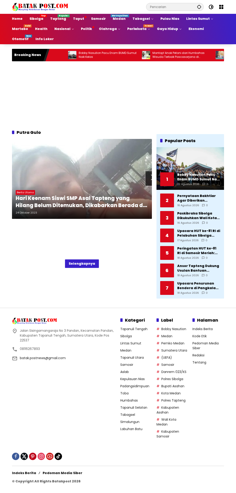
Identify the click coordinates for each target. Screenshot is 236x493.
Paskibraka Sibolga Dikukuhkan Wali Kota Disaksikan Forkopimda (198, 215)
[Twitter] (24, 456)
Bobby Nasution (173, 329)
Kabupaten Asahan (167, 410)
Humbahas (129, 400)
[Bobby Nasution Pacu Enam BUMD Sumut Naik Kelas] (61, 55)
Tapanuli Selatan (133, 407)
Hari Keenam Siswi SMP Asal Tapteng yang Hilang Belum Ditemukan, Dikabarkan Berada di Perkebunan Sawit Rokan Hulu (80, 202)
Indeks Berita (202, 329)
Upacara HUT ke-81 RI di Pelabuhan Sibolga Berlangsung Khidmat (198, 233)
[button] (199, 7)
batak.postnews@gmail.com (43, 358)
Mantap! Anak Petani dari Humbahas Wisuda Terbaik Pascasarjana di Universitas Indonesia (168, 55)
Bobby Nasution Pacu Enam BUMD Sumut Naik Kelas (97, 55)
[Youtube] (49, 456)
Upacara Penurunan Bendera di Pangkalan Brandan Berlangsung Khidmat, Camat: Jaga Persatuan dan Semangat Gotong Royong (197, 285)
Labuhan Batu (131, 429)
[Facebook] (15, 456)
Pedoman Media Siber (62, 473)
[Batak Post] (41, 6)
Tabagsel (127, 414)
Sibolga (126, 336)
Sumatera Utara (174, 350)
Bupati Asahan (172, 386)
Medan (125, 350)
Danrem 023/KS (173, 372)
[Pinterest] (32, 456)
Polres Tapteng (173, 400)
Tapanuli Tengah (134, 329)
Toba (124, 393)
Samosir (126, 364)
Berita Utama (25, 192)
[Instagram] (41, 456)
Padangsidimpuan (134, 386)
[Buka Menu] (221, 7)
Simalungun (129, 422)
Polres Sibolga (172, 379)
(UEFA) (166, 357)
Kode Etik (199, 336)
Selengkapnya (82, 263)
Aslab (124, 372)
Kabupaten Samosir (167, 434)
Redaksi (198, 355)
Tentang (199, 362)
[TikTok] (58, 456)
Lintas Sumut (130, 343)
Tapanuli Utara (132, 357)
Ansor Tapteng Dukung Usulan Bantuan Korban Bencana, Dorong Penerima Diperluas (198, 268)
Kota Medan (171, 393)
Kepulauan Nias (132, 379)
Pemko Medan (172, 343)
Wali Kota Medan (166, 422)
